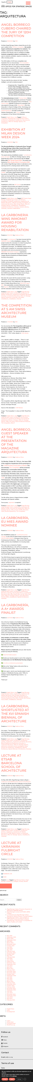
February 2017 (11, 970)
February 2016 (11, 982)
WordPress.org (11, 1024)
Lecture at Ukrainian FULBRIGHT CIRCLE (11, 848)
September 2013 (11, 995)
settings (14, 1076)
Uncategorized (11, 1011)
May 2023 (9, 950)
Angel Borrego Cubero (22, 118)
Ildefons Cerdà (16, 833)
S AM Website (19, 407)
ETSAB (9, 833)
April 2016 (9, 980)
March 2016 (10, 981)
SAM (7, 421)
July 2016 (9, 977)
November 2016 (11, 972)
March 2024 (10, 942)
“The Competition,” (24, 62)
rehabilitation (22, 205)
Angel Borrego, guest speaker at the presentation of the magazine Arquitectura (16, 441)
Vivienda (16, 207)
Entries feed (10, 1022)
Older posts (6, 886)
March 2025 (10, 938)
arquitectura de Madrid (19, 294)
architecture (22, 199)
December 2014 (11, 988)
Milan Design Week (19, 204)
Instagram (5, 1046)
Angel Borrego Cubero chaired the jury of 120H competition (16, 30)
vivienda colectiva (24, 207)
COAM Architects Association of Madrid (15, 465)
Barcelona (8, 202)
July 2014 (9, 991)
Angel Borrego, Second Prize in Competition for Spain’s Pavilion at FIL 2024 (19, 921)
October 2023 (10, 945)
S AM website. (25, 333)
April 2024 (9, 941)
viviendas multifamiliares (13, 208)
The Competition (5, 423)
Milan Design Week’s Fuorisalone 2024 (18, 162)
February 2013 (11, 1000)
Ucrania (21, 881)
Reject (12, 1079)
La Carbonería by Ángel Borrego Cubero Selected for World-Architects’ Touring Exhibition (19, 915)
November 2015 (11, 984)
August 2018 (10, 961)
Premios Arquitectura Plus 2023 (9, 698)
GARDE (3, 172)
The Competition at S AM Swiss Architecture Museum (16, 310)
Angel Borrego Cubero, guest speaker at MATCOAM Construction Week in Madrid (18, 918)
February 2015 (11, 987)
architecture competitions (8, 120)
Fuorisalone (25, 202)
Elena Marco (21, 105)
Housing (3, 296)
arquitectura (18, 120)
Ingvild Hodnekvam (6, 110)
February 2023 (11, 951)
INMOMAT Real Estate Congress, (10, 251)
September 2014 (11, 990)
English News (10, 117)
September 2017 (11, 964)
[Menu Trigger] (28, 3)
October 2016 (10, 974)
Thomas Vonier (23, 98)
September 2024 (11, 940)
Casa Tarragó (15, 695)
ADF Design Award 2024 (15, 160)
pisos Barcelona (24, 595)
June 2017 (10, 965)
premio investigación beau (21, 746)
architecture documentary (21, 417)
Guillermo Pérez (19, 235)
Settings (19, 1079)
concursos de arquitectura (17, 508)
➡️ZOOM (3, 877)
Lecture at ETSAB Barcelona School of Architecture (13, 763)
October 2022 (10, 954)
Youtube (5, 1043)
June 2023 (10, 948)
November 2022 (11, 953)
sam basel (12, 421)
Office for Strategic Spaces (15, 121)
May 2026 (9, 935)
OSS (16, 41)
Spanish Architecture (22, 597)
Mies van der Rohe (22, 594)
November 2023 (11, 944)
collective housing (16, 202)
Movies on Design (13, 420)
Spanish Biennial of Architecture (16, 749)
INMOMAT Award (5, 241)
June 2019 (10, 960)
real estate (21, 297)
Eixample (22, 695)
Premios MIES (5, 597)
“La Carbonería (12, 239)
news (15, 117)
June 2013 (10, 997)
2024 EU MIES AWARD (7, 538)
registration (12, 502)
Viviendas (3, 208)
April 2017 (9, 967)
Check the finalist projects (10, 654)
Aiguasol (6, 286)
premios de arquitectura (7, 747)
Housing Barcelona (17, 592)
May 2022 (9, 955)
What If (13, 423)
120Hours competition (18, 47)
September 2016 (11, 975)
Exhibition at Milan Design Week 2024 (13, 133)
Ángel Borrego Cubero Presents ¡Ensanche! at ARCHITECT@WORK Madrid (19, 909)
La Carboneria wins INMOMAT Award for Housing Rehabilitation (15, 222)
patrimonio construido (12, 297)
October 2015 (10, 985)
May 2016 (9, 978)
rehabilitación (14, 205)
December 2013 (11, 994)
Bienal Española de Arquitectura (9, 743)
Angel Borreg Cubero (19, 880)
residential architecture (7, 207)
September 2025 (11, 937)
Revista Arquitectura (10, 511)
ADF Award (17, 184)
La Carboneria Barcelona (13, 296)
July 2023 (9, 947)
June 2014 (10, 992)
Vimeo (5, 1040)
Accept (5, 1079)
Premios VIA (22, 698)
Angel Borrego (12, 118)
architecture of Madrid (7, 201)
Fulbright (15, 881)
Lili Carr (18, 112)
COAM (7, 508)
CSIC (3, 478)
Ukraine (26, 881)
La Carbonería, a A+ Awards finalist (15, 608)
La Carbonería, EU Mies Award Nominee (15, 521)
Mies (8, 594)
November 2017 (11, 962)
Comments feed (11, 1023)
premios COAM (18, 509)
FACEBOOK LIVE (7, 873)
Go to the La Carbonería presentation (13, 663)
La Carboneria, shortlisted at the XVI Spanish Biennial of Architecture (15, 713)
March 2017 (10, 968)
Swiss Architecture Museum (22, 421)
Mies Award (14, 594)
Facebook (5, 1036)
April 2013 (9, 998)
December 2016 (11, 971)
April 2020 (9, 958)
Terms (3, 1068)
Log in (8, 1020)
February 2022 (11, 957)
